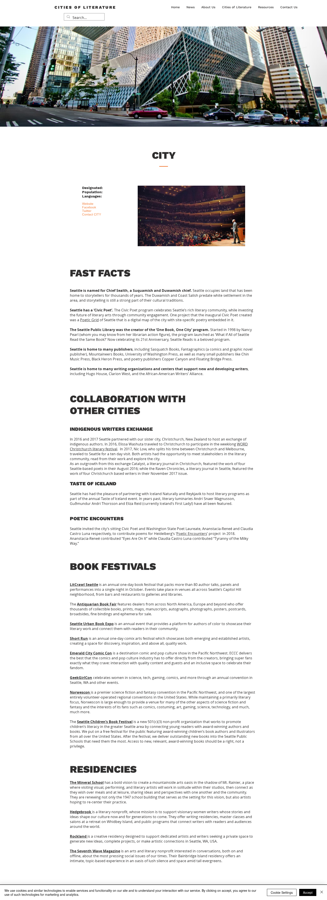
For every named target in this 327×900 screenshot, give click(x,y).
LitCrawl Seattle (84, 584)
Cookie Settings (282, 892)
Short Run (79, 638)
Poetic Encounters (191, 533)
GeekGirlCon (81, 677)
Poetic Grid (89, 319)
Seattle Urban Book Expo (92, 623)
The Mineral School (87, 782)
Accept (308, 892)
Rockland (78, 836)
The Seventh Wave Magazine (95, 851)
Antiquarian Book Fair (97, 604)
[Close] (321, 892)
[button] (208, 7)
